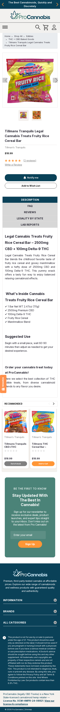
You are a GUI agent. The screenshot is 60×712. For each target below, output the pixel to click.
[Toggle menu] (5, 26)
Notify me (32, 177)
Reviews (30, 212)
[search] (37, 27)
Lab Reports (30, 224)
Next (57, 4)
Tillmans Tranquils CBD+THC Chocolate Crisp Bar (15, 445)
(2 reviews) (29, 160)
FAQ (30, 206)
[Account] (54, 27)
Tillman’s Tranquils (14, 437)
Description (30, 199)
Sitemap (28, 709)
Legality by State (30, 218)
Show (3, 384)
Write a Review (13, 164)
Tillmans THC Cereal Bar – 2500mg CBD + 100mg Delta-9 (41, 445)
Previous (3, 4)
